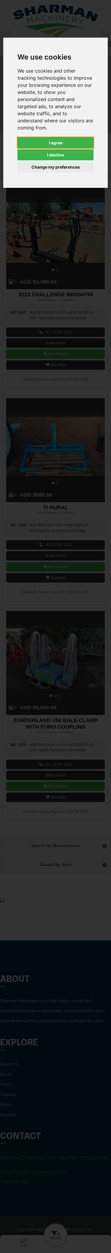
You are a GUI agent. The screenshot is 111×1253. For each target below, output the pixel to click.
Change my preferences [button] (55, 166)
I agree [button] (55, 142)
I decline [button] (55, 154)
